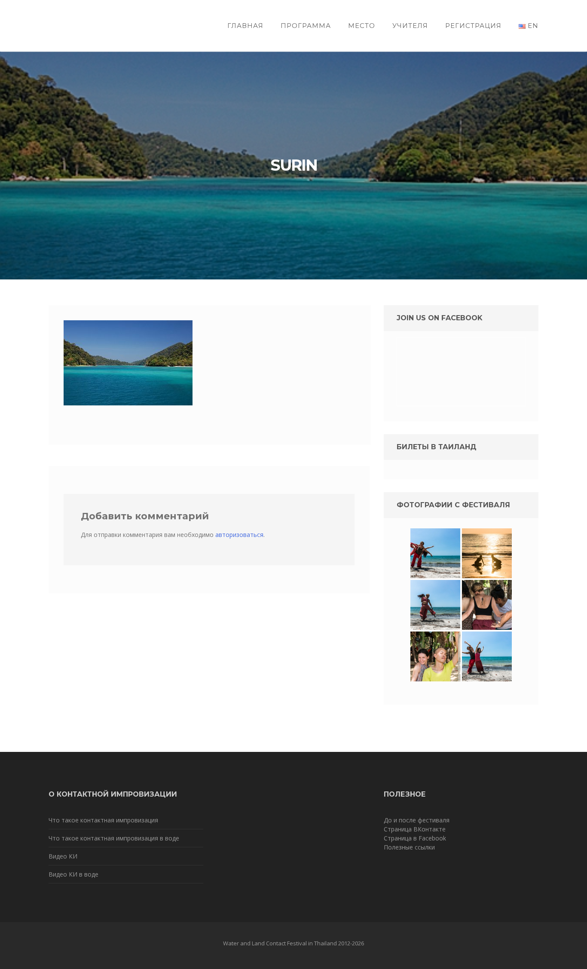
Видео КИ (63, 856)
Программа (306, 25)
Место (361, 25)
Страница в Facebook (415, 838)
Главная (245, 25)
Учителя (410, 25)
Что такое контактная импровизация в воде (114, 838)
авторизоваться (239, 534)
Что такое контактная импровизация (103, 820)
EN (532, 25)
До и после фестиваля (416, 820)
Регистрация (473, 25)
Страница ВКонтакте (415, 829)
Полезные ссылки (409, 847)
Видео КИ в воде (73, 874)
